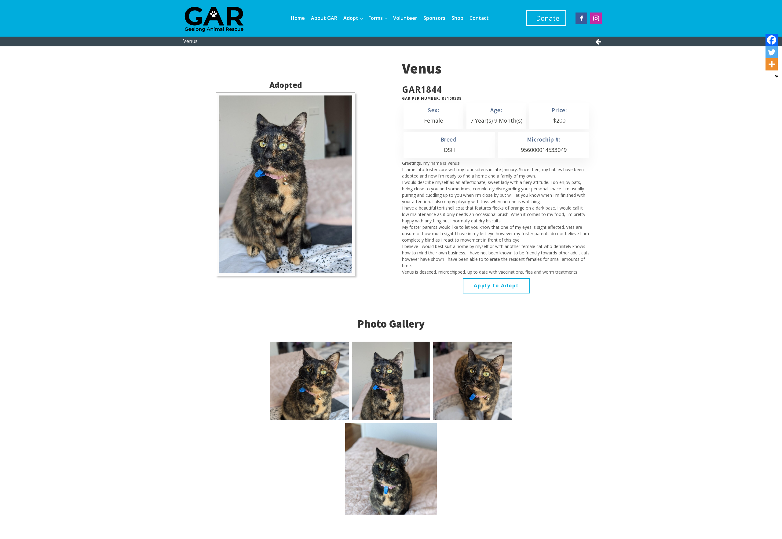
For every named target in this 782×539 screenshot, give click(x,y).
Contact (479, 18)
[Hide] (776, 76)
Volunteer (405, 18)
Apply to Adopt (496, 285)
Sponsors (434, 18)
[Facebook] (772, 40)
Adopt (350, 18)
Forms (375, 18)
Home (298, 18)
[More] (772, 64)
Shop (457, 18)
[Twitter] (772, 52)
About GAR (324, 18)
